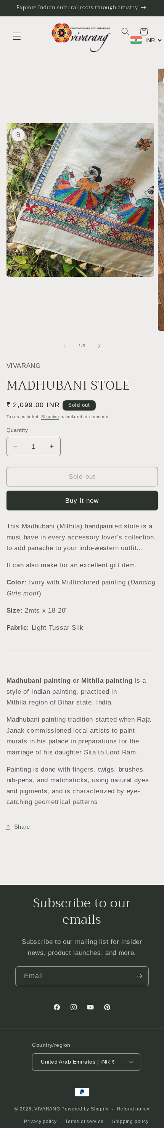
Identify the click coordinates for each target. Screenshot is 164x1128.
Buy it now (82, 500)
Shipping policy (130, 1121)
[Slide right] (99, 345)
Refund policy (133, 1109)
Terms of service (84, 1121)
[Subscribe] (139, 976)
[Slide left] (64, 345)
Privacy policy (40, 1121)
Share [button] (22, 826)
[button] (17, 36)
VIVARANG (47, 1109)
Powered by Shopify (84, 1109)
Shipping (50, 416)
